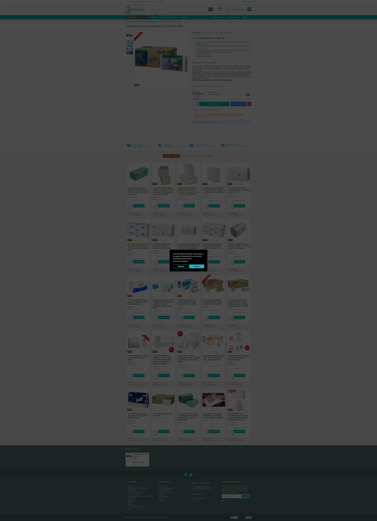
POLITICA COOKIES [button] (180, 261)
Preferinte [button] (181, 266)
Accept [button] (196, 266)
